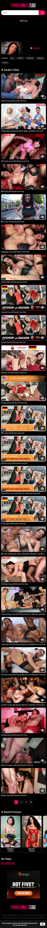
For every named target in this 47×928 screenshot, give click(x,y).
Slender (20, 58)
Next (31, 802)
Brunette (40, 58)
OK (43, 924)
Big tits (5, 63)
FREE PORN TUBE (8, 863)
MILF (12, 58)
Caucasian (30, 58)
